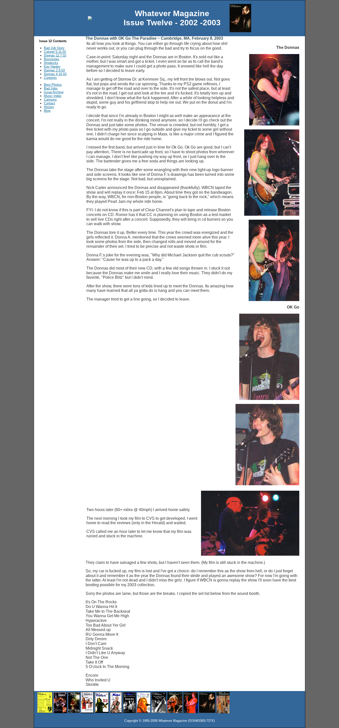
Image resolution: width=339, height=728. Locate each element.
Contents (50, 78)
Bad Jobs (51, 88)
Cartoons (50, 99)
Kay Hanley (52, 66)
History (49, 107)
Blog (47, 111)
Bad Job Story (54, 48)
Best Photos (53, 85)
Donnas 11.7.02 (55, 55)
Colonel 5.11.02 (55, 52)
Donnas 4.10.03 (55, 74)
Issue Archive (54, 92)
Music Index (53, 96)
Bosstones (51, 59)
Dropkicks (51, 63)
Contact (49, 103)
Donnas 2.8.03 (54, 70)
